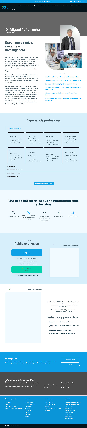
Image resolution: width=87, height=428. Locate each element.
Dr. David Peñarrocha (30, 404)
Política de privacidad (50, 404)
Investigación (28, 410)
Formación (27, 408)
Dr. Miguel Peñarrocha (30, 402)
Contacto (27, 416)
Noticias (27, 412)
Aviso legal (47, 406)
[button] (43, 1)
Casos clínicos (28, 406)
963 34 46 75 (82, 1)
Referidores (27, 414)
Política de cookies (49, 402)
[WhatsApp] (2, 1)
